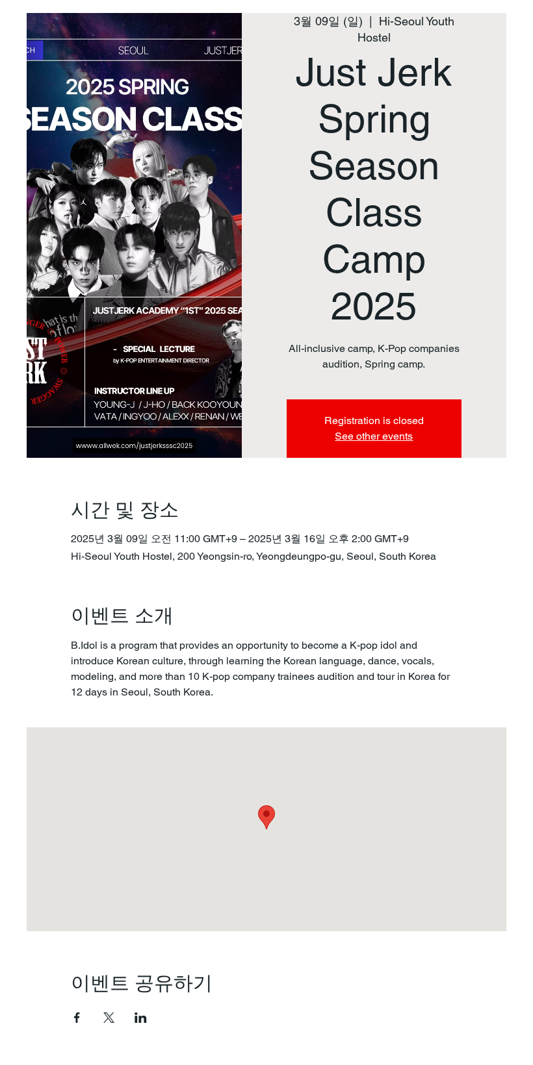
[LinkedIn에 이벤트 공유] (141, 1017)
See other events (374, 436)
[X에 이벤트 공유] (109, 1017)
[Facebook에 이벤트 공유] (77, 1017)
